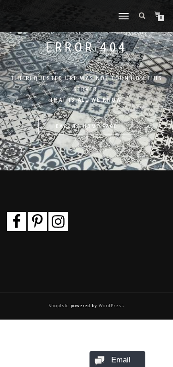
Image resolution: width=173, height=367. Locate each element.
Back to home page (87, 126)
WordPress (110, 306)
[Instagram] (58, 221)
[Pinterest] (37, 221)
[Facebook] (16, 221)
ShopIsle (60, 306)
